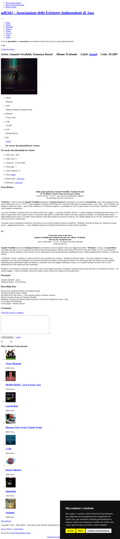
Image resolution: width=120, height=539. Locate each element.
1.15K (8, 448)
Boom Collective (13, 470)
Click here (20, 179)
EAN (8, 129)
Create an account (7, 49)
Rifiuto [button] (80, 531)
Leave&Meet (12, 406)
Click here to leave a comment (12, 313)
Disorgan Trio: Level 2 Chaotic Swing (24, 427)
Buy (7, 137)
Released (9, 114)
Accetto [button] (71, 531)
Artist (8, 106)
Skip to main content (13, 3)
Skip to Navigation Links (15, 5)
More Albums (6, 521)
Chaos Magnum (13, 363)
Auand (8, 141)
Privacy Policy (6, 529)
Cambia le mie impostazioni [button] (98, 531)
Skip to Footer (11, 7)
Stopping (10, 512)
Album (8, 98)
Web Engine (25, 533)
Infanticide (11, 491)
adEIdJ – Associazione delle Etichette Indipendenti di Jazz (47, 13)
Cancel (18, 337)
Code (8, 122)
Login (3, 45)
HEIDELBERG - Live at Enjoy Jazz (23, 385)
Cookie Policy (18, 529)
